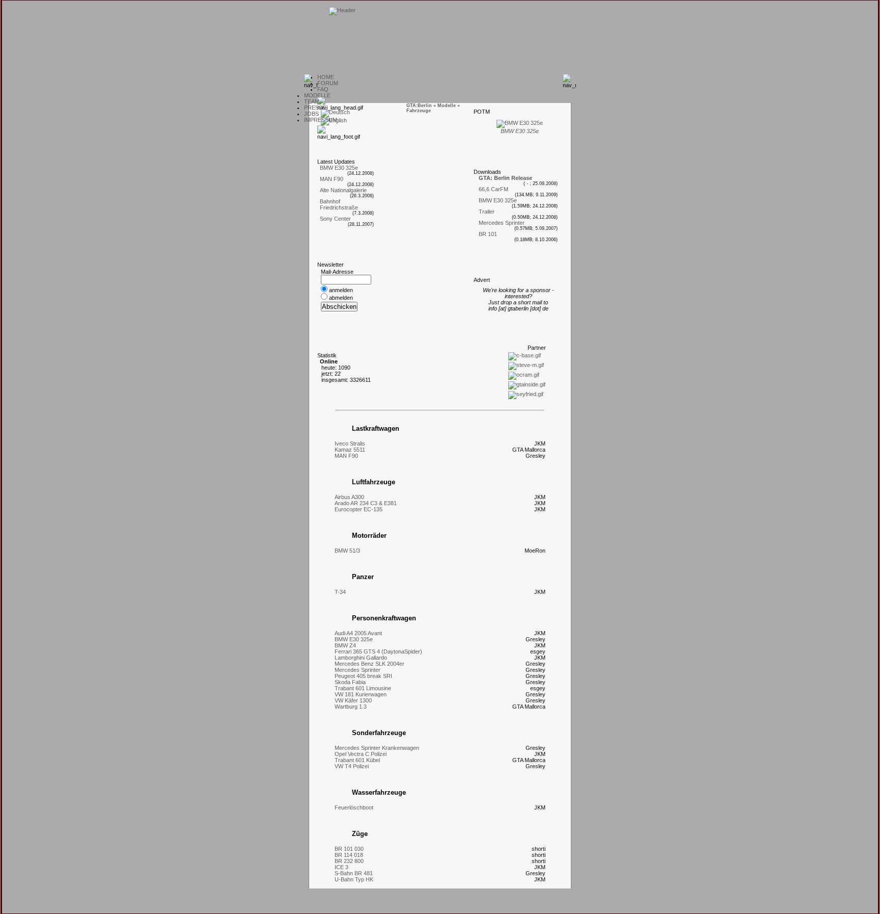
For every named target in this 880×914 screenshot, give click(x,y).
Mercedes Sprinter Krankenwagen (377, 748)
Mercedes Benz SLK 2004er (369, 664)
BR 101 (488, 234)
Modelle (446, 105)
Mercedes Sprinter (502, 223)
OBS (311, 114)
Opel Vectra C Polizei (361, 754)
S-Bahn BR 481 (354, 873)
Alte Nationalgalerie (343, 190)
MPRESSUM (320, 120)
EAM (311, 101)
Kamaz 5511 (350, 450)
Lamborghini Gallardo (361, 658)
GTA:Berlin (419, 105)
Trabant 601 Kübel (357, 760)
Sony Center (335, 219)
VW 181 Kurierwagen (361, 694)
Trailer (486, 211)
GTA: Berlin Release (505, 178)
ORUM (327, 83)
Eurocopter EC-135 (358, 509)
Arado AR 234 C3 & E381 (366, 503)
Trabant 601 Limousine (363, 688)
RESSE (315, 108)
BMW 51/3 (347, 550)
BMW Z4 (345, 645)
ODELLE (317, 95)
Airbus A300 (349, 497)
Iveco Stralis (350, 443)
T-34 (340, 592)
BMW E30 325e (339, 168)
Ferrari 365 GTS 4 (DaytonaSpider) (378, 651)
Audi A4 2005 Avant (358, 633)
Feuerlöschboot (354, 807)
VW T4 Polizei (352, 766)
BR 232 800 (349, 861)
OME (325, 77)
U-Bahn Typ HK (354, 879)
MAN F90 (331, 179)
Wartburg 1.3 (351, 706)
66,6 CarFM (493, 189)
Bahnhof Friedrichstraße (339, 204)
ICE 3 (341, 867)
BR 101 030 (349, 849)
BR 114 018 (349, 855)
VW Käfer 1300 (353, 700)
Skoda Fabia (350, 682)
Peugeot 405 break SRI (363, 676)
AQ (322, 89)
